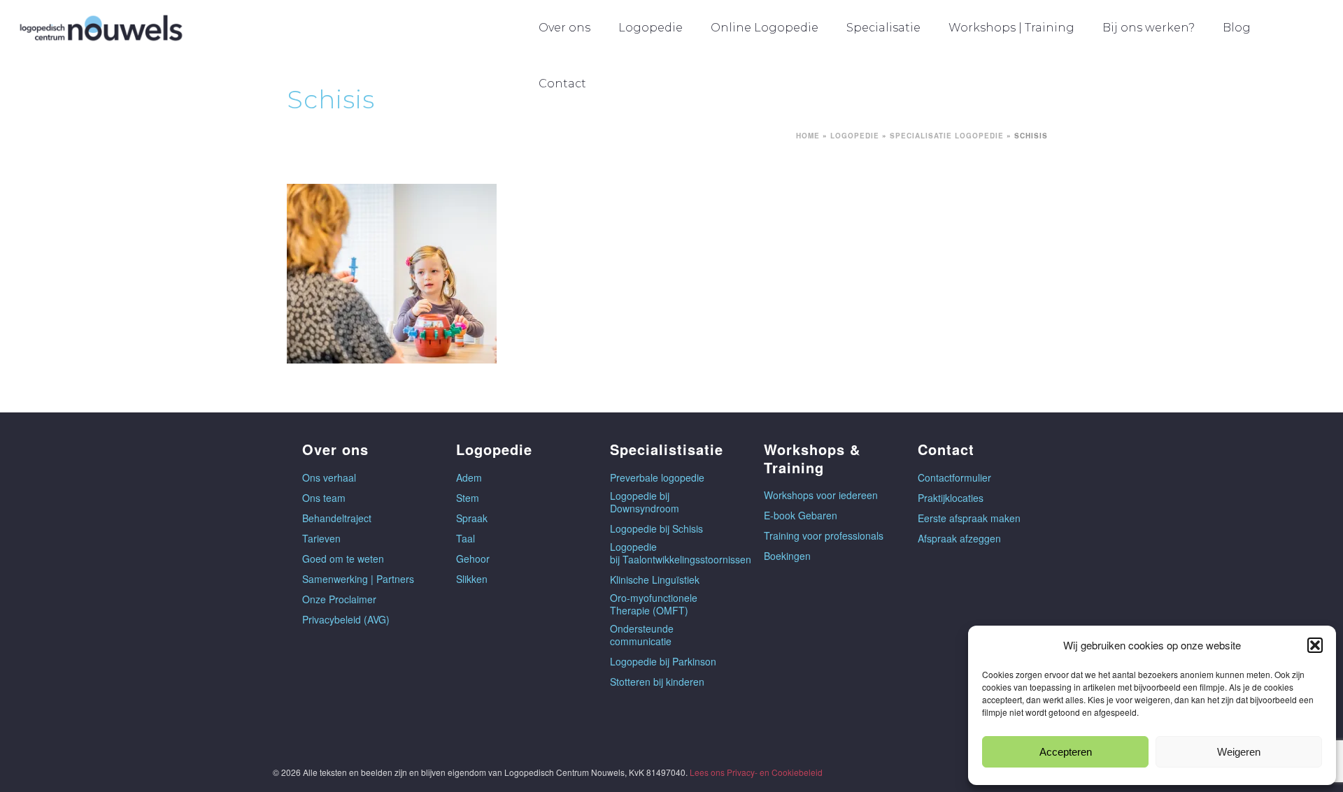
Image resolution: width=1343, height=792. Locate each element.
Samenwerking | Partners (358, 579)
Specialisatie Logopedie (947, 136)
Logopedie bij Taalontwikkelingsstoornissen (680, 553)
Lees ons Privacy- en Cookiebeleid (756, 772)
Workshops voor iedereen (821, 495)
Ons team (324, 497)
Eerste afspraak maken (969, 518)
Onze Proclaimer (339, 599)
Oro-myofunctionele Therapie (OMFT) (653, 604)
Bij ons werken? (1148, 27)
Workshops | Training (1011, 27)
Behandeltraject (336, 518)
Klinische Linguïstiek (654, 579)
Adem (469, 477)
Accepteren (1065, 752)
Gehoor (473, 558)
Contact (562, 83)
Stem (467, 497)
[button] (1315, 645)
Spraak (472, 518)
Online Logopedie (764, 27)
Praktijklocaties (950, 497)
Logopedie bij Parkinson (663, 661)
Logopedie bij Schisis (656, 528)
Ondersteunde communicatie (642, 634)
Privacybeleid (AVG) (346, 619)
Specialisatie (883, 27)
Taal (465, 538)
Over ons (564, 27)
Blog (1237, 27)
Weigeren (1238, 752)
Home (808, 136)
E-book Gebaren (800, 515)
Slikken (472, 579)
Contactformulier (954, 477)
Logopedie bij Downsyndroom (644, 501)
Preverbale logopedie (657, 477)
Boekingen (787, 555)
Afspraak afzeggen (959, 538)
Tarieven (321, 538)
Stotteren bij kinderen (657, 681)
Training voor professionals (823, 535)
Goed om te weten (343, 558)
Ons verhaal (329, 477)
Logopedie (650, 27)
